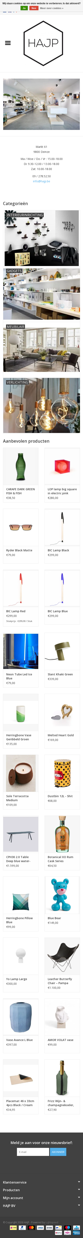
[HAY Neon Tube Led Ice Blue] (20, 651)
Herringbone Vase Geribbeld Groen (18, 737)
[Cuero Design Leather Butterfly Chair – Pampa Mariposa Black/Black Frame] (62, 956)
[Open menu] (8, 43)
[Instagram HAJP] (49, 1164)
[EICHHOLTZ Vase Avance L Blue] (20, 1017)
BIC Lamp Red (15, 611)
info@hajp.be (41, 181)
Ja (24, 8)
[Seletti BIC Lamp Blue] (62, 588)
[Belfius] (58, 1232)
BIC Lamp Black (58, 550)
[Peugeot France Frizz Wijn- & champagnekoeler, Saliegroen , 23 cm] (62, 1077)
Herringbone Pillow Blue (19, 920)
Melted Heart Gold (61, 735)
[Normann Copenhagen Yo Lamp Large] (20, 956)
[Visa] (40, 1227)
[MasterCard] (30, 1227)
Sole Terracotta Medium (17, 798)
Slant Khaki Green (60, 674)
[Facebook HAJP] (34, 1164)
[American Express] (76, 1232)
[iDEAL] (12, 1227)
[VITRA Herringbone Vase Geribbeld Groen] (20, 712)
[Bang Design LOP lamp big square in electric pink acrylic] (62, 466)
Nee (34, 8)
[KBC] (76, 1227)
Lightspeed (52, 1222)
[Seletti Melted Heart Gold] (62, 712)
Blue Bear (54, 918)
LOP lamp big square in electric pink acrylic (62, 491)
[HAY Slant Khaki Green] (62, 651)
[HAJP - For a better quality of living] (49, 43)
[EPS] (67, 1232)
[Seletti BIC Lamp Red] (20, 588)
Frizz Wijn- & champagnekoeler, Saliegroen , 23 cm (61, 1103)
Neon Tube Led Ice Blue (19, 676)
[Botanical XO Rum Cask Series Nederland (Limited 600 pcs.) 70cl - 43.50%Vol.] (62, 834)
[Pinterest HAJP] (41, 1164)
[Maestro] (67, 1227)
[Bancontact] (58, 1227)
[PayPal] (21, 1227)
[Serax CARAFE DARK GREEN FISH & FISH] (20, 466)
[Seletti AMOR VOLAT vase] (62, 1017)
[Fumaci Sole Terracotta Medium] (20, 773)
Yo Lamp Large (16, 979)
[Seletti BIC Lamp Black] (62, 527)
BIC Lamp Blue (58, 611)
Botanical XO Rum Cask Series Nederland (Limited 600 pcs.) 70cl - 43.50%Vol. (61, 859)
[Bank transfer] (49, 1227)
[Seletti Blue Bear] (62, 895)
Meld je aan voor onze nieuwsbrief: (41, 1143)
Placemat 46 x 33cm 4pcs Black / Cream (20, 1103)
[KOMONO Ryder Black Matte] (20, 527)
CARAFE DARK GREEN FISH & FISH (20, 491)
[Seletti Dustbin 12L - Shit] (62, 773)
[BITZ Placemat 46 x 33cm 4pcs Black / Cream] (20, 1077)
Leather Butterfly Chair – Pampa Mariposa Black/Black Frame (60, 981)
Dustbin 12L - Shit (60, 796)
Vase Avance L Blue (19, 1040)
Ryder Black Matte (19, 550)
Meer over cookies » (51, 8)
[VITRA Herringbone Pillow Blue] (20, 895)
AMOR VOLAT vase (60, 1040)
